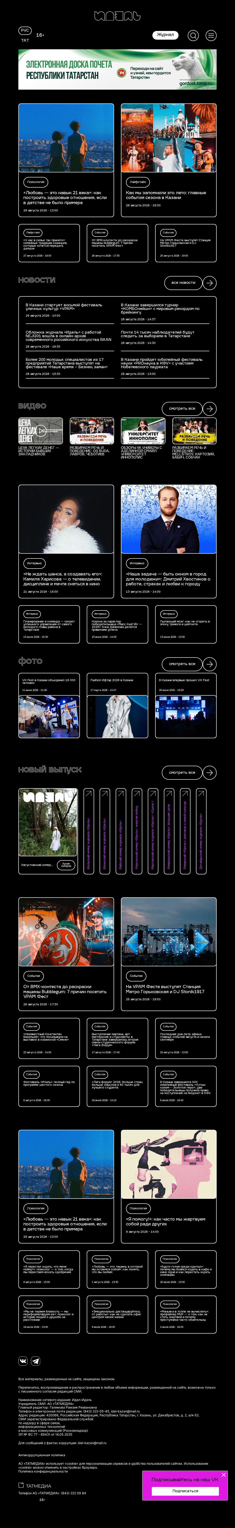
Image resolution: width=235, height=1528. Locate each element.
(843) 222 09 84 (73, 1493)
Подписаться (185, 1491)
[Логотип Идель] (117, 16)
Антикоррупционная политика (41, 1455)
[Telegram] (35, 1361)
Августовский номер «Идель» (36, 865)
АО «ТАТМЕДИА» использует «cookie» (48, 1463)
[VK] (23, 1361)
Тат (25, 41)
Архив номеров (66, 865)
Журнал (165, 35)
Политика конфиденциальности (43, 1471)
